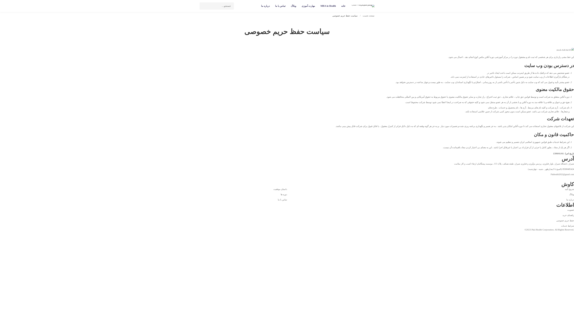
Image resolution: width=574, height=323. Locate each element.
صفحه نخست (368, 16)
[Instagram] (559, 178)
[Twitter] (566, 178)
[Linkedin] (552, 178)
